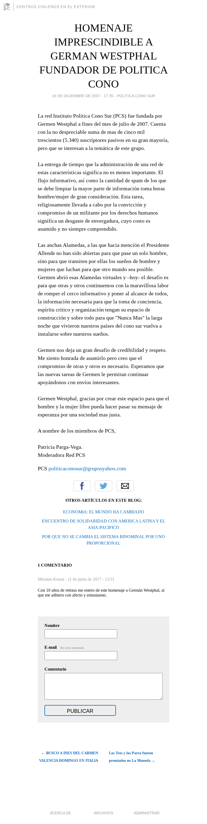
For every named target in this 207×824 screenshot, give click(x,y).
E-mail (64, 647)
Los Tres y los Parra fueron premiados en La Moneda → (132, 757)
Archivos (103, 813)
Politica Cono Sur (136, 96)
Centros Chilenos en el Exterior (55, 7)
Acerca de (60, 813)
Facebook (82, 486)
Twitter (103, 486)
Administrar (147, 813)
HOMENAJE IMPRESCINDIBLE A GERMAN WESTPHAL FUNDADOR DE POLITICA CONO (103, 56)
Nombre (52, 625)
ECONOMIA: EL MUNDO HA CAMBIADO (103, 512)
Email (125, 486)
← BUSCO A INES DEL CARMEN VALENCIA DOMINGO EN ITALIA (68, 757)
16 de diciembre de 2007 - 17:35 (82, 96)
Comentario (55, 669)
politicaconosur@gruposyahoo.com (87, 468)
